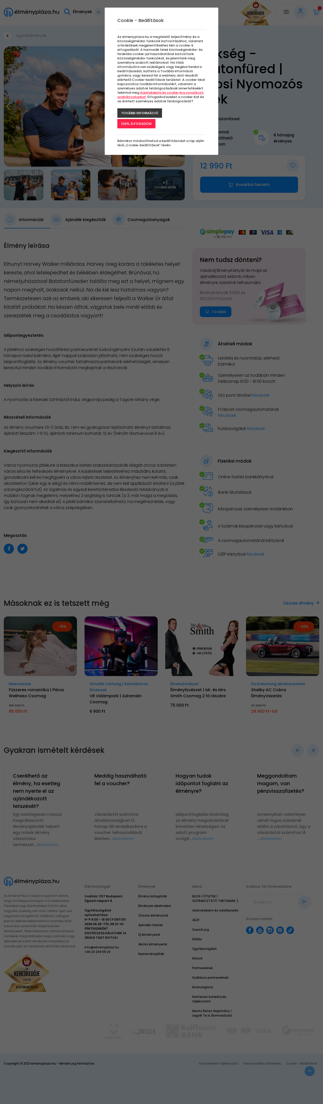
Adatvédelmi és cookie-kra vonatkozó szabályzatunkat (160, 94)
